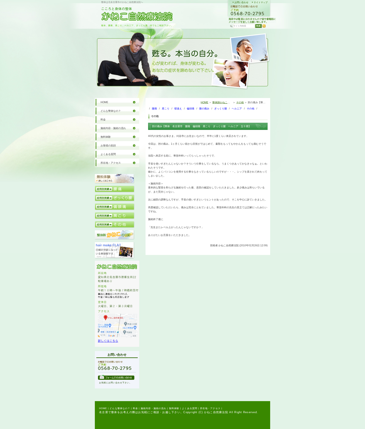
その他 (240, 102)
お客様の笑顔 (108, 145)
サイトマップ (261, 2)
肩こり (165, 108)
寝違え (178, 108)
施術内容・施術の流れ (113, 128)
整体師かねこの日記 (223, 102)
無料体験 (106, 136)
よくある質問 (108, 154)
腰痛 (154, 108)
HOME (204, 102)
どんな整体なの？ (111, 110)
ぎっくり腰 (220, 108)
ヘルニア (237, 108)
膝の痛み (204, 108)
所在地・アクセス (111, 162)
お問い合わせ (241, 2)
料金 (103, 119)
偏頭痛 (190, 108)
